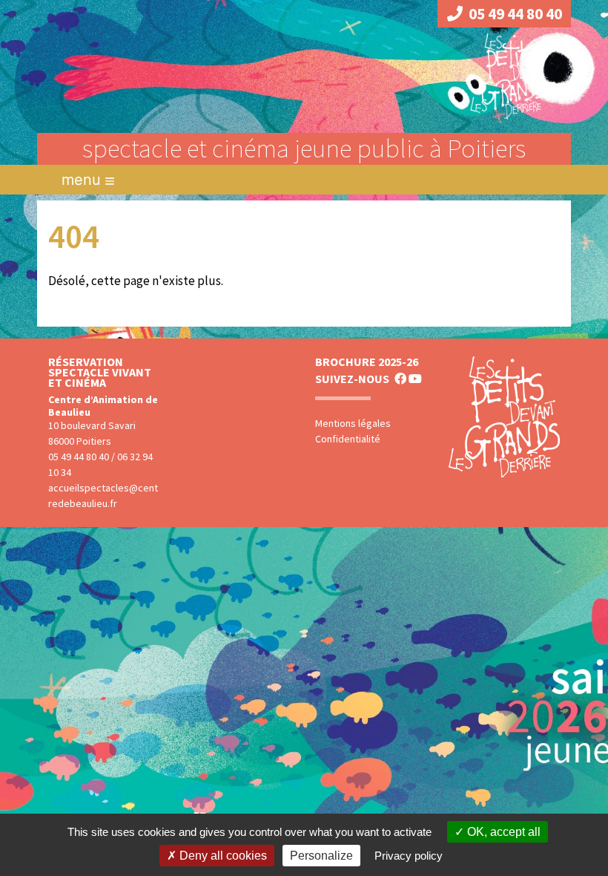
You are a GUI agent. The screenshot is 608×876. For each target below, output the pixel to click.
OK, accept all (502, 832)
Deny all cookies (221, 855)
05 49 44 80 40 (515, 14)
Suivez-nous (352, 378)
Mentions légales (353, 423)
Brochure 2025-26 (366, 361)
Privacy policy (408, 855)
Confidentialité (347, 438)
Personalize (321, 855)
